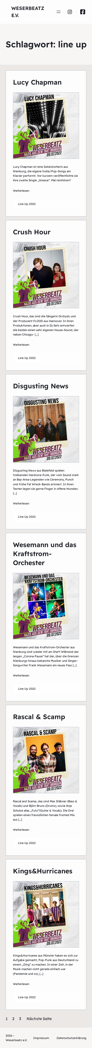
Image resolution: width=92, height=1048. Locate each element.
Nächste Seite (39, 1018)
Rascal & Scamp (39, 716)
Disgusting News (40, 386)
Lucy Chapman (37, 82)
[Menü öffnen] (58, 12)
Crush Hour (31, 232)
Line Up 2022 (27, 204)
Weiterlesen (21, 191)
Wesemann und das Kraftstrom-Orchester (44, 553)
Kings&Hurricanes (42, 871)
